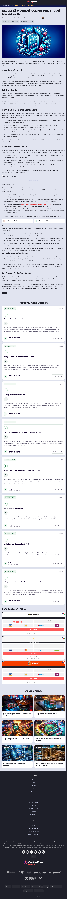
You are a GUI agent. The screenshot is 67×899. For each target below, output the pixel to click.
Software (33, 786)
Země (33, 788)
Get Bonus (33, 629)
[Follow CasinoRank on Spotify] (39, 852)
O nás (33, 825)
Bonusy (33, 780)
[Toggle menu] (3, 2)
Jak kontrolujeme (33, 834)
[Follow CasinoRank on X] (31, 852)
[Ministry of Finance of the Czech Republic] (10, 872)
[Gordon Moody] (30, 878)
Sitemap (33, 791)
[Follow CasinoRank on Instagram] (27, 852)
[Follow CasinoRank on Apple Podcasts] (43, 852)
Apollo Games (33, 808)
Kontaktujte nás (33, 828)
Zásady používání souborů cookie (33, 896)
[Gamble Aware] (47, 872)
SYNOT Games (33, 802)
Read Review (33, 632)
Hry (33, 783)
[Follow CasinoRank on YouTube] (35, 852)
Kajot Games (33, 805)
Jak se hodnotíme (33, 831)
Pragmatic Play (33, 814)
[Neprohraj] (21, 872)
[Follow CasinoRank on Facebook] (23, 852)
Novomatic (33, 811)
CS (32, 856)
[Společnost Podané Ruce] (29, 872)
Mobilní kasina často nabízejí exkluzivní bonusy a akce (36, 204)
